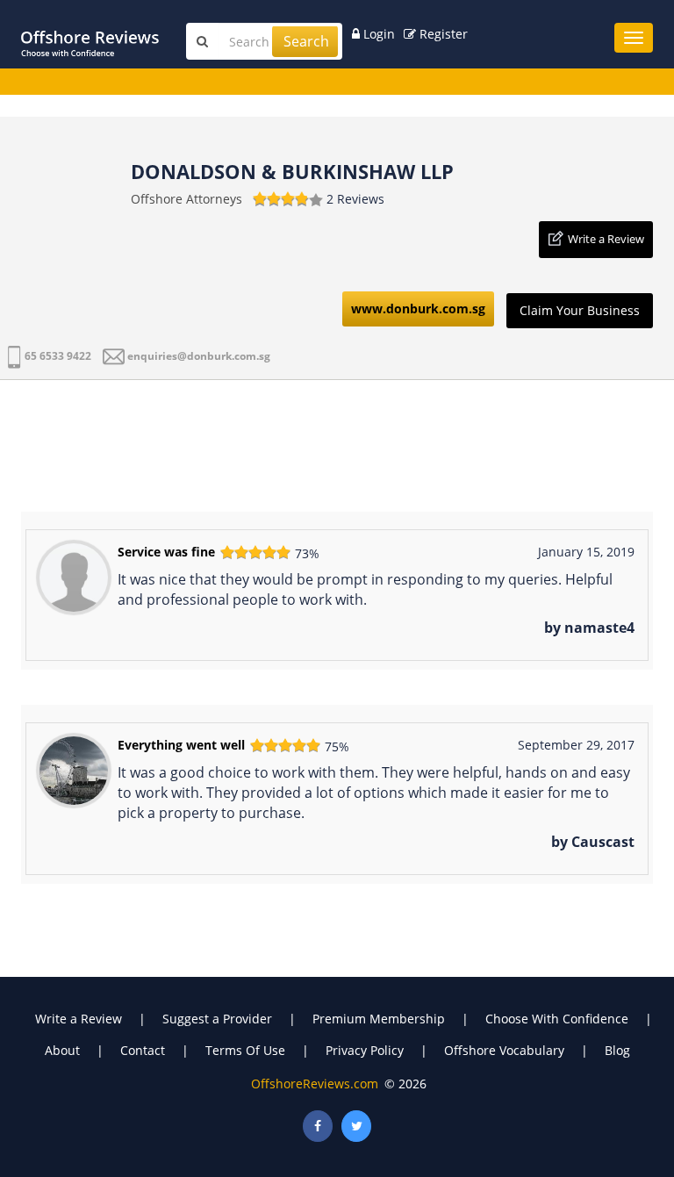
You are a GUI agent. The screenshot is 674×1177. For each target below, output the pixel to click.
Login (377, 33)
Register (442, 33)
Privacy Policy (365, 1050)
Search (306, 41)
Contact (142, 1050)
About (62, 1050)
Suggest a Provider (217, 1018)
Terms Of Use (245, 1050)
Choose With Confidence (556, 1018)
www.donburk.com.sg (418, 308)
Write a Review (606, 239)
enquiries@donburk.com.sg (198, 355)
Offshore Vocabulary (504, 1050)
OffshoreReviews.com (314, 1083)
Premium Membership (378, 1018)
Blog (617, 1050)
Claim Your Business (580, 310)
